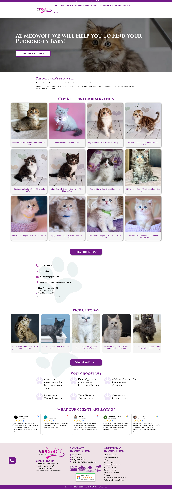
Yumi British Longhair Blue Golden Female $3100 (29, 237)
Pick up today (59, 5)
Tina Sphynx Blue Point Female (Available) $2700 (147, 347)
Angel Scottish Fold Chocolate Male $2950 (105, 143)
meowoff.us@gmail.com (49, 277)
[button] (13, 350)
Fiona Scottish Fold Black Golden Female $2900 (28, 144)
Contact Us (97, 5)
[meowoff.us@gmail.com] (37, 277)
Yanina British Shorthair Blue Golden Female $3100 (143, 237)
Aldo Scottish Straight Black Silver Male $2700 (29, 190)
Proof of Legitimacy (123, 5)
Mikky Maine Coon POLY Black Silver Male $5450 (143, 190)
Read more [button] (47, 432)
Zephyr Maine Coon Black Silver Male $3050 (105, 190)
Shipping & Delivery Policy (115, 477)
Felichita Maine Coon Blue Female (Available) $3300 (116, 347)
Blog (106, 460)
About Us (88, 5)
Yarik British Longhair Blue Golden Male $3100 (105, 237)
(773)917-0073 (46, 265)
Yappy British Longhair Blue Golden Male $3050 (67, 237)
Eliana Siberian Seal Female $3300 (67, 143)
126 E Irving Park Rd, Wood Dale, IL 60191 (56, 282)
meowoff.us (44, 271)
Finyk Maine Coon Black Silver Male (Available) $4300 (86, 347)
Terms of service (111, 470)
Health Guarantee (111, 472)
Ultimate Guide (110, 455)
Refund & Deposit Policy (114, 480)
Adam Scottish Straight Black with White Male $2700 (67, 190)
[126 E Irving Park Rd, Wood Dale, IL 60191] (37, 282)
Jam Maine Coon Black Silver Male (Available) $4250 (25, 347)
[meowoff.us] (37, 271)
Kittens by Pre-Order (74, 5)
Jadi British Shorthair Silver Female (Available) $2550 (55, 347)
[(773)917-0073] (37, 265)
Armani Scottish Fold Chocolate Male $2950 (143, 144)
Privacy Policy (109, 475)
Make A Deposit (108, 5)
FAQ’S (56, 12)
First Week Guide (111, 457)
